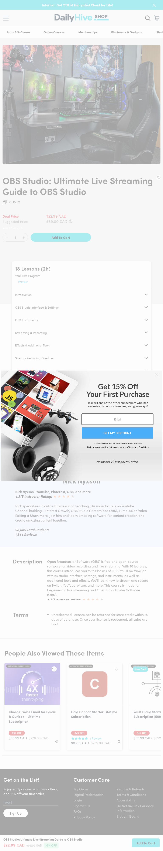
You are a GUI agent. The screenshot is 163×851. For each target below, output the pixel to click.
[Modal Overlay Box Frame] (81, 425)
